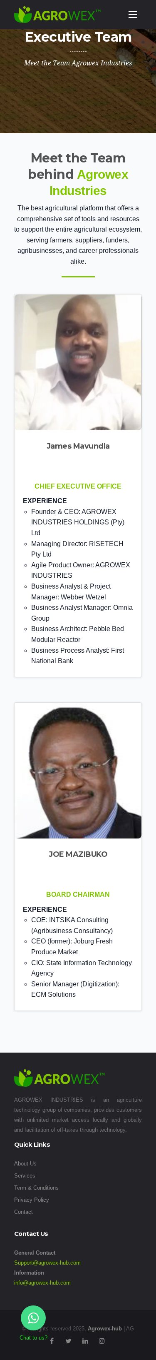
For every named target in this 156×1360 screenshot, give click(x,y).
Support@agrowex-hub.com (47, 1263)
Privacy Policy (31, 1200)
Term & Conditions (36, 1188)
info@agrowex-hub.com (42, 1283)
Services (24, 1176)
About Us (25, 1163)
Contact (23, 1212)
